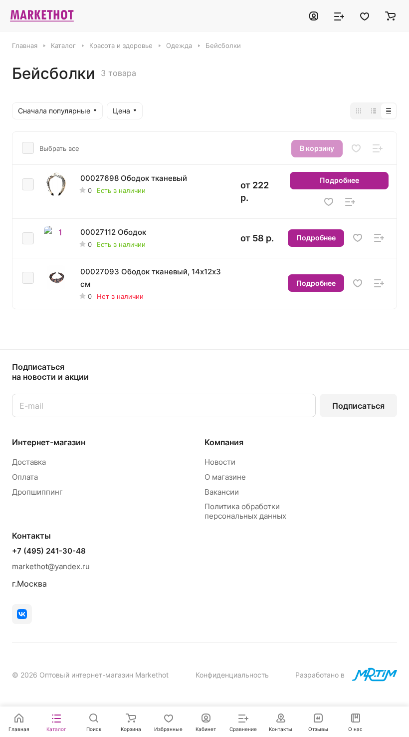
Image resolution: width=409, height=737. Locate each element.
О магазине (225, 477)
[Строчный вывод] (373, 110)
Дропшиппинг (37, 492)
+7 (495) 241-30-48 (49, 551)
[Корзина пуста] (390, 15)
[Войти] (313, 15)
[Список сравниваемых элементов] (339, 15)
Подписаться (358, 406)
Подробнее (339, 180)
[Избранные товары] (364, 15)
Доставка (29, 462)
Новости (219, 462)
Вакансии (221, 492)
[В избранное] (356, 148)
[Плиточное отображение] (358, 110)
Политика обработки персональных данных (245, 511)
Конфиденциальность (232, 675)
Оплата (25, 477)
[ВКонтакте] (22, 614)
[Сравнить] (377, 148)
